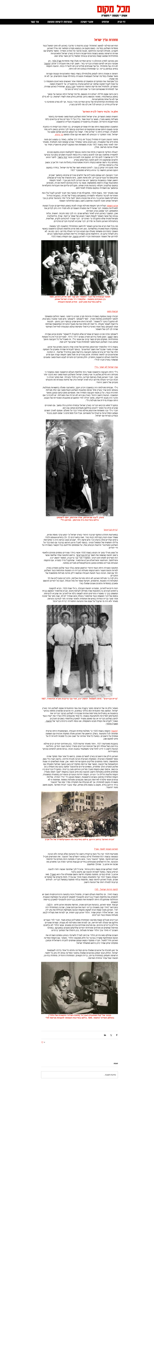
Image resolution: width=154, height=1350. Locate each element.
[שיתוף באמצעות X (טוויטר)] (111, 1035)
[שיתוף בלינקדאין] (105, 1035)
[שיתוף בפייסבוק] (117, 1035)
